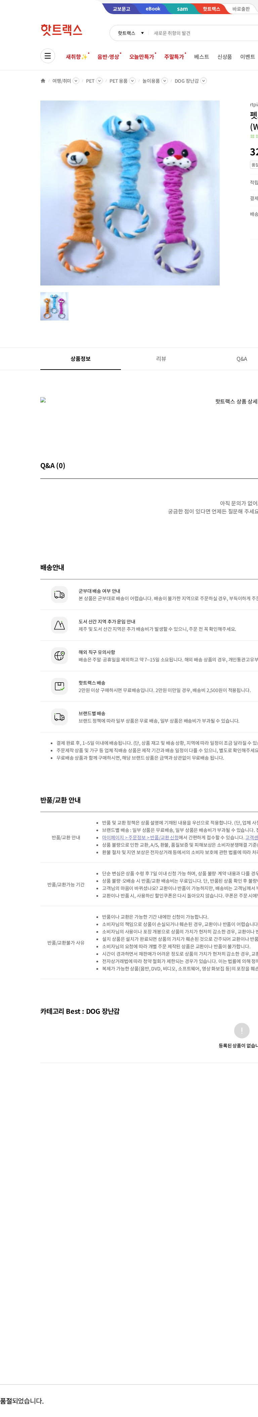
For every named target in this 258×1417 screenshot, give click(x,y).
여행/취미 (61, 80)
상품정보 (80, 358)
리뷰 (161, 358)
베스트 (201, 56)
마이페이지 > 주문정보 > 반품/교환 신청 (140, 837)
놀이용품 (151, 80)
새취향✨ (76, 56)
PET (90, 80)
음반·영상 (108, 56)
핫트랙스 (126, 33)
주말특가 (174, 56)
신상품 (224, 56)
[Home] (43, 80)
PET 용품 (119, 80)
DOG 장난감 (187, 80)
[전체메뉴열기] (47, 55)
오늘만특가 (141, 56)
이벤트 (247, 56)
